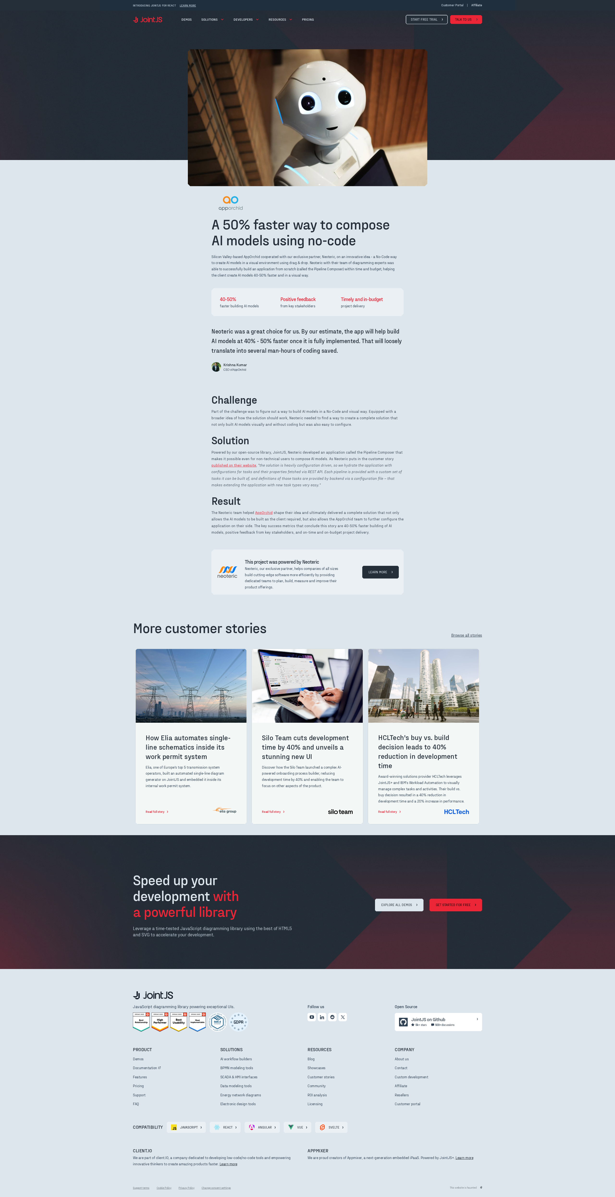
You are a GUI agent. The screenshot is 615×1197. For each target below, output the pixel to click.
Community (317, 1085)
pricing (308, 19)
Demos (186, 19)
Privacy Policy (186, 1187)
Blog (311, 1058)
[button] (213, 19)
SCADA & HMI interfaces (239, 1076)
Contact (401, 1067)
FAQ (136, 1103)
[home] (147, 20)
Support (139, 1094)
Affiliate (401, 1085)
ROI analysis (317, 1094)
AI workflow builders (236, 1058)
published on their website (233, 465)
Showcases (317, 1067)
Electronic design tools (238, 1103)
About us (402, 1058)
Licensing (315, 1103)
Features (140, 1076)
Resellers (402, 1094)
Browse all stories (466, 634)
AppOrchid (264, 512)
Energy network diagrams (240, 1094)
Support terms (141, 1187)
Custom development (411, 1076)
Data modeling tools (236, 1085)
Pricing (138, 1085)
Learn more (228, 1163)
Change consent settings (216, 1187)
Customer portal (452, 5)
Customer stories (321, 1076)
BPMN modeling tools (236, 1067)
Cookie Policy (164, 1187)
